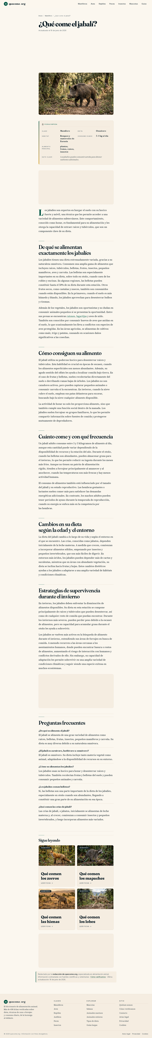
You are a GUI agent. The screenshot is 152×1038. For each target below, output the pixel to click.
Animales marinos (95, 1013)
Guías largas (92, 1025)
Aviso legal (124, 1017)
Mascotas (133, 4)
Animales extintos (94, 1017)
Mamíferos (82, 4)
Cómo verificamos (98, 977)
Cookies (122, 1025)
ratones (71, 316)
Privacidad (124, 1021)
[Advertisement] (76, 53)
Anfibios (57, 1017)
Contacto (123, 1013)
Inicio (41, 16)
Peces (112, 4)
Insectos (122, 4)
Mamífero (48, 16)
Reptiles (102, 4)
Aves (93, 4)
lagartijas (81, 316)
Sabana (90, 1009)
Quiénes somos (126, 1005)
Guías (144, 4)
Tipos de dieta (93, 1021)
